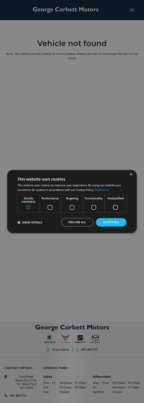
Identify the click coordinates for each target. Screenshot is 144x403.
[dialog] (72, 201)
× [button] (130, 174)
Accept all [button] (111, 222)
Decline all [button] (77, 222)
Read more (102, 190)
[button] (29, 222)
